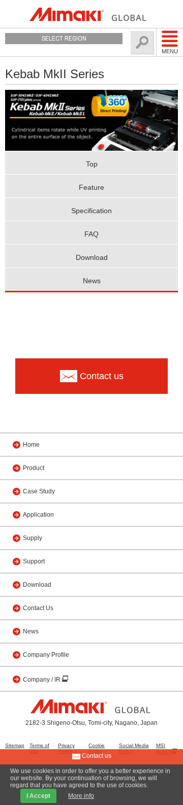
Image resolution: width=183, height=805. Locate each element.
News (92, 281)
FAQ (91, 234)
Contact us (95, 755)
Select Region (64, 38)
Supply (32, 538)
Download (92, 257)
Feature (91, 187)
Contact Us (38, 608)
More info (81, 795)
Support (34, 561)
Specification (91, 211)
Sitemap (14, 745)
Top (92, 164)
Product (33, 468)
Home (31, 444)
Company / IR (42, 679)
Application (38, 514)
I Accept (38, 795)
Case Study (39, 491)
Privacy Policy (66, 748)
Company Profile (46, 654)
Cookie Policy (96, 748)
